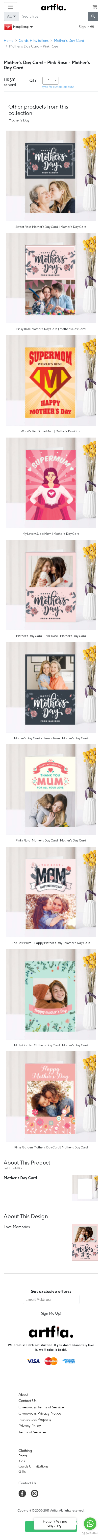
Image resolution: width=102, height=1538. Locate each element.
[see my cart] (95, 7)
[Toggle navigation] (10, 6)
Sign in (84, 26)
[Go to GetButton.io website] (90, 1533)
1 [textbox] (49, 81)
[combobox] (50, 81)
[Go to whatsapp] (90, 1523)
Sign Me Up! (51, 1313)
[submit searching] (93, 16)
